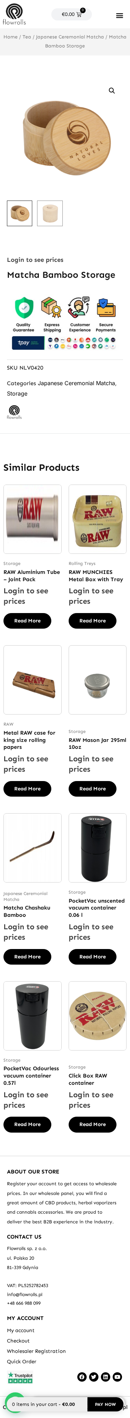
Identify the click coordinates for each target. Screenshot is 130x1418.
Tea (27, 37)
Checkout (18, 1341)
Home (10, 37)
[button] (119, 15)
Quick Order (21, 1361)
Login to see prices (35, 260)
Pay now (105, 1404)
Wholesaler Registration (36, 1351)
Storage (17, 393)
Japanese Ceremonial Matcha (70, 37)
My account (21, 1330)
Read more (27, 621)
